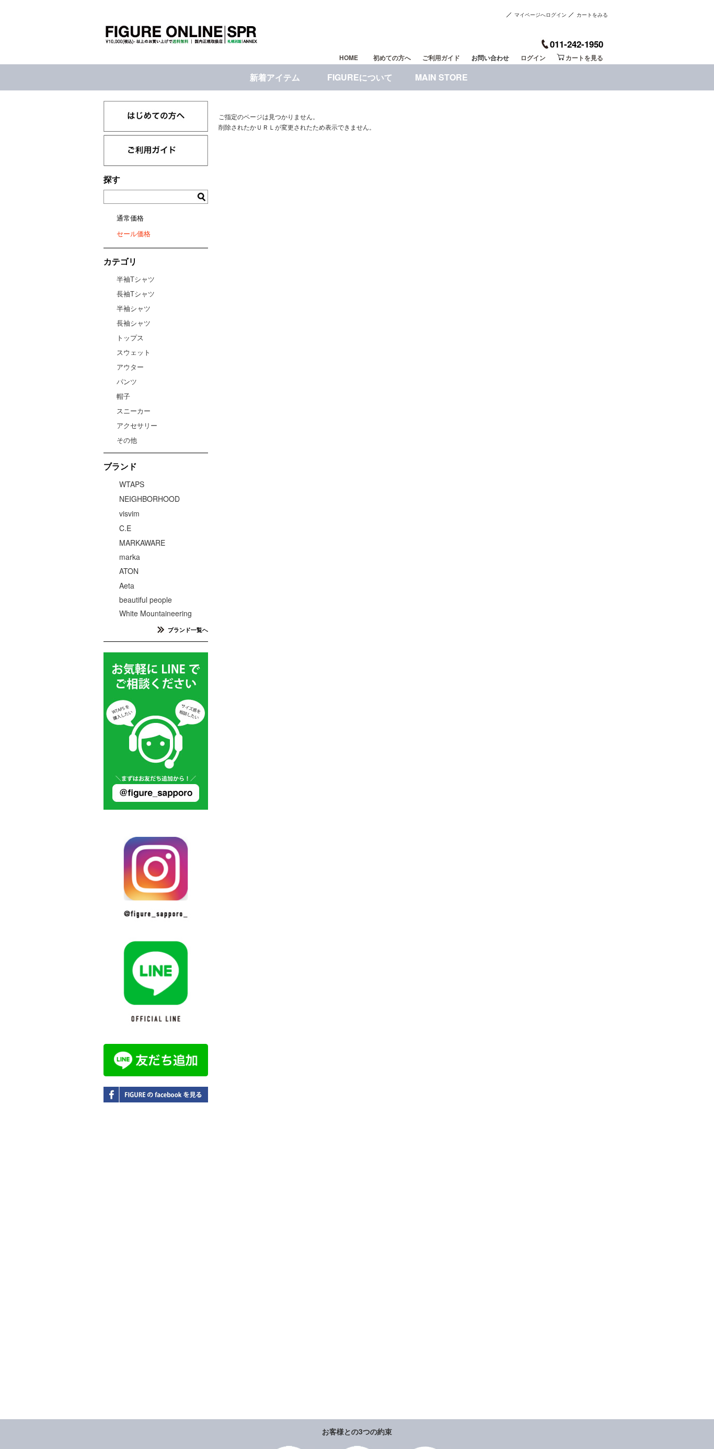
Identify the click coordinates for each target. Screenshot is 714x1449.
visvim (129, 513)
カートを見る (584, 57)
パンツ (127, 381)
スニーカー (134, 411)
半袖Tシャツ (136, 279)
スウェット (134, 352)
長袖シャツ (134, 323)
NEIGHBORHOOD (149, 498)
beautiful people (145, 599)
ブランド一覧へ (188, 630)
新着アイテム (275, 77)
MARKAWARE (142, 542)
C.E (125, 528)
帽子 (123, 396)
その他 (127, 440)
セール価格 (134, 233)
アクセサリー (137, 425)
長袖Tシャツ (136, 293)
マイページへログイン (540, 14)
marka (129, 556)
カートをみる (592, 14)
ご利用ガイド (441, 57)
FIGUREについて (360, 77)
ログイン (533, 57)
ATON (129, 571)
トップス (130, 337)
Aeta (126, 585)
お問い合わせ (490, 57)
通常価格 (130, 218)
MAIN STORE (441, 77)
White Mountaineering (155, 613)
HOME (348, 57)
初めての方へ (392, 57)
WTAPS (131, 484)
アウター (130, 367)
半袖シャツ (134, 308)
